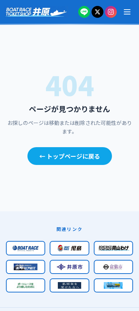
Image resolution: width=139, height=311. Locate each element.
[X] (97, 12)
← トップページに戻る (69, 156)
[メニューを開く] (127, 11)
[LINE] (84, 12)
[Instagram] (111, 12)
